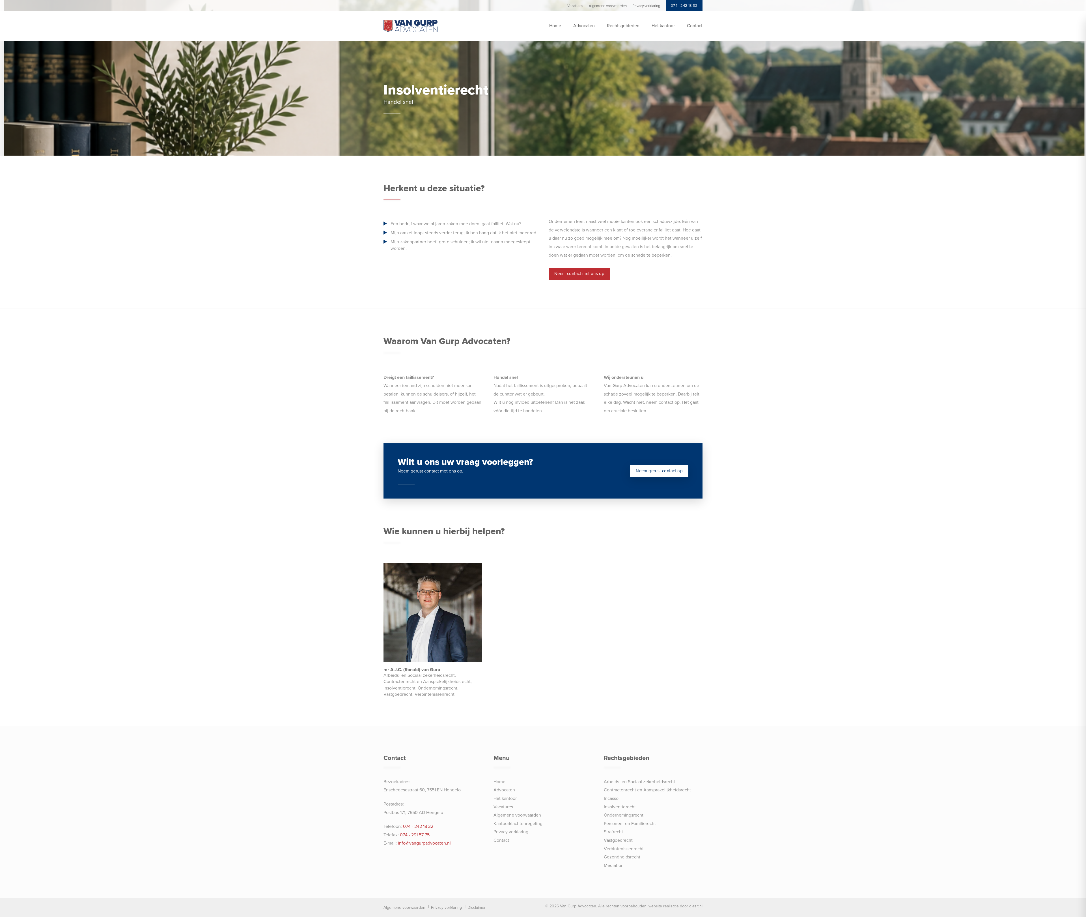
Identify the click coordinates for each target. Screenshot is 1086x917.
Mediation (614, 865)
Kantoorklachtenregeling (518, 823)
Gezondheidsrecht (622, 857)
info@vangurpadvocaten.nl (424, 843)
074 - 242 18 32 (418, 826)
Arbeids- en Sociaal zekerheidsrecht (639, 782)
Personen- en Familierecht (630, 823)
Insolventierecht (620, 807)
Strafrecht (613, 832)
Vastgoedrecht (618, 840)
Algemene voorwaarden (517, 815)
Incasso (611, 798)
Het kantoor (663, 25)
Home (555, 25)
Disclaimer (476, 907)
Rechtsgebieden (623, 25)
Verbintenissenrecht (624, 849)
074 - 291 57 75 (415, 835)
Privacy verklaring (511, 832)
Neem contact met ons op (579, 273)
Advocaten (584, 25)
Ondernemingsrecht (623, 815)
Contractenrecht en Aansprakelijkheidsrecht (647, 790)
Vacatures (503, 807)
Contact (695, 25)
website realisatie (663, 906)
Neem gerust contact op (659, 470)
